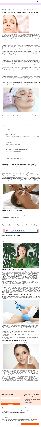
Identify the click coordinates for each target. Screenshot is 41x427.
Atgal (4, 384)
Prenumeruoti (10, 404)
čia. (32, 420)
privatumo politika (12, 400)
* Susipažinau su (9, 400)
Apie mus (4, 9)
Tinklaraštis (9, 9)
